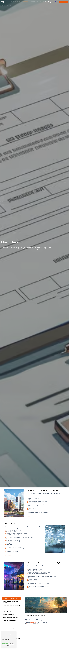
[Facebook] (48, 2)
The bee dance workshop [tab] (8, 628)
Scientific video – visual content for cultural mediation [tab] (10, 610)
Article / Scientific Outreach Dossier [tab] (10, 617)
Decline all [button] (12, 643)
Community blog (34, 1)
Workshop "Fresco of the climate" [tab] (10, 598)
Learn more (29, 516)
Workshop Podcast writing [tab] (8, 614)
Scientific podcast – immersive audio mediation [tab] (11, 602)
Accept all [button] (5, 643)
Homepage (3, 5)
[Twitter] (53, 2)
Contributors (64, 1)
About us (19, 1)
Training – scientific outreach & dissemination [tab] (9, 621)
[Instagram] (51, 2)
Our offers (25, 1)
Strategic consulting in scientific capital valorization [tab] (11, 606)
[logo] (2, 2)
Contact (42, 1)
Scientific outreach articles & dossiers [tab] (11, 625)
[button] (6, 640)
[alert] (8, 639)
